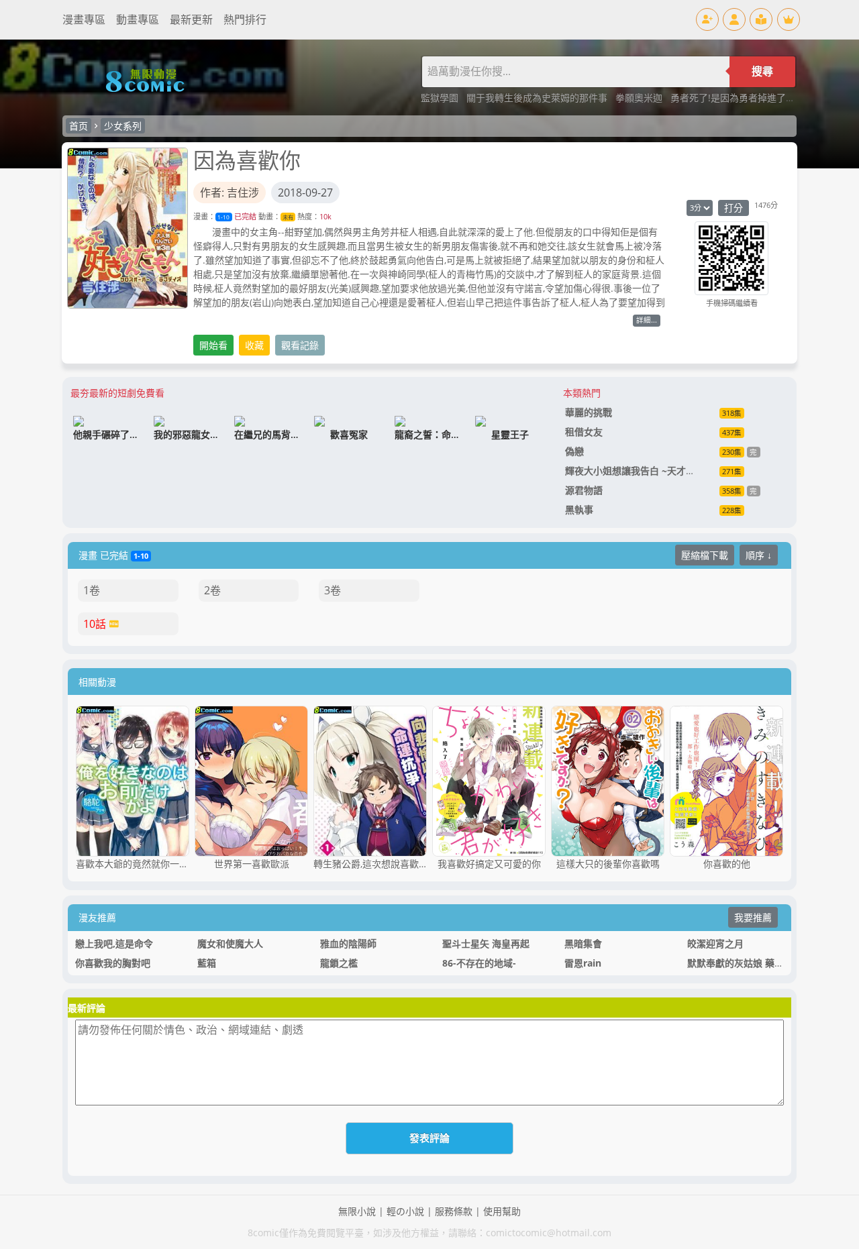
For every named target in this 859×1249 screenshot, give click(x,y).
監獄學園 (441, 97)
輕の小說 (405, 1211)
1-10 (223, 217)
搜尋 (762, 71)
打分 (733, 207)
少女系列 (123, 125)
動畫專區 (137, 19)
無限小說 (357, 1211)
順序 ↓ (759, 555)
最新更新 (191, 19)
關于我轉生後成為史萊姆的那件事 (538, 97)
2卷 (212, 590)
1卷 (91, 590)
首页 (78, 125)
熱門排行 (244, 19)
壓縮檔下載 (704, 555)
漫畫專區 (83, 19)
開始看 (213, 345)
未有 (288, 217)
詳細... (646, 320)
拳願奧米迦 (640, 97)
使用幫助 (502, 1211)
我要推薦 (753, 917)
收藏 (254, 345)
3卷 (332, 590)
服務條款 (453, 1211)
